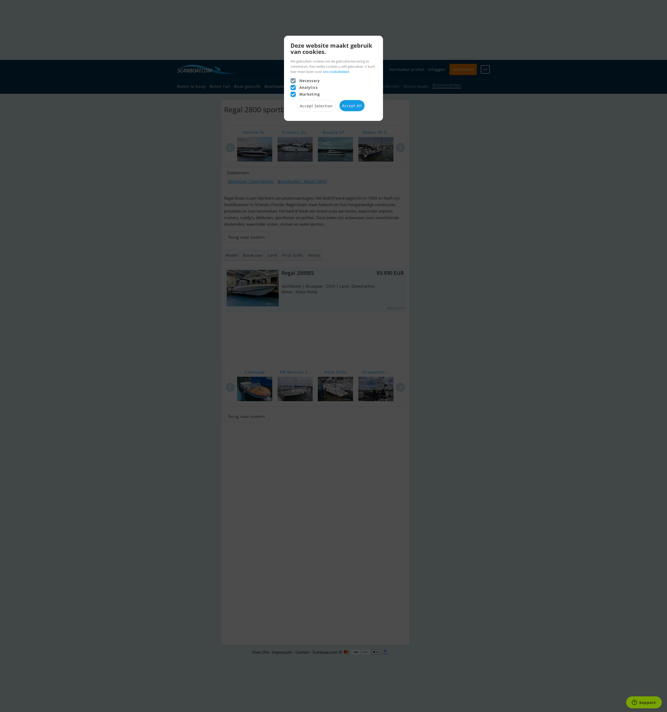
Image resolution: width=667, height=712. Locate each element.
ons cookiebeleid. (336, 71)
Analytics (308, 87)
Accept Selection (316, 105)
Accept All (352, 105)
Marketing (309, 94)
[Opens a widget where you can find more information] (644, 702)
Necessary (309, 80)
